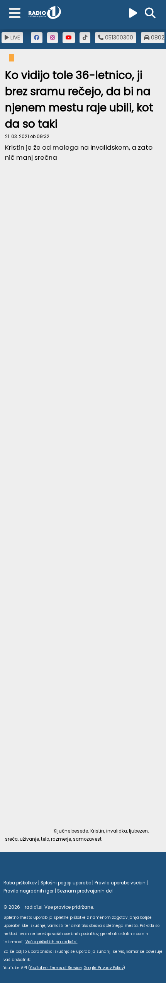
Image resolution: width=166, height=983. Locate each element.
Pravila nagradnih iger (28, 891)
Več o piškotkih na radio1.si (51, 941)
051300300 (118, 37)
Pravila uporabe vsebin (120, 883)
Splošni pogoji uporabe (66, 883)
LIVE (14, 37)
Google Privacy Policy (104, 967)
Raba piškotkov (20, 883)
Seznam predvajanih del (85, 891)
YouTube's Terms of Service (56, 967)
